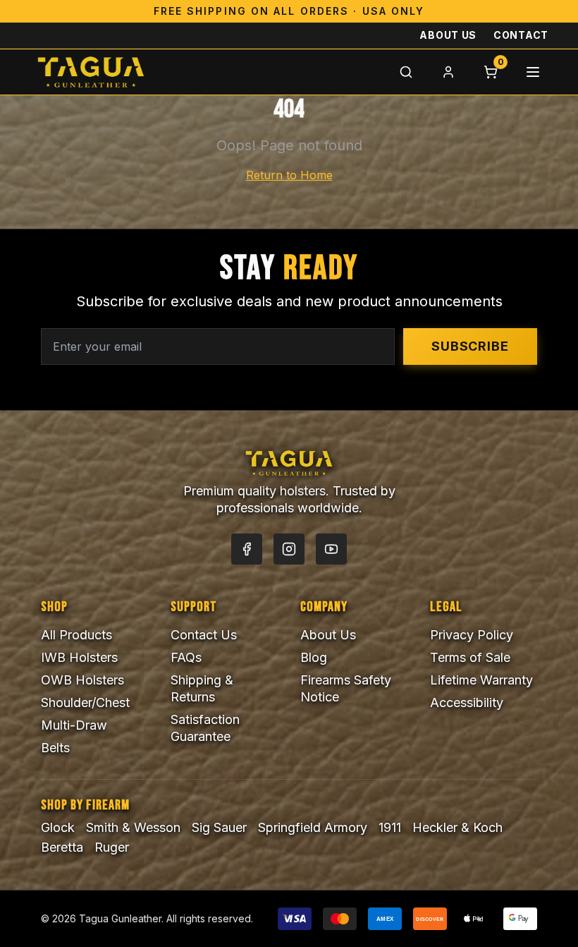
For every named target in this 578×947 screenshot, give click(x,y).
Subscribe (470, 346)
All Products (76, 634)
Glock (58, 827)
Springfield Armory (312, 827)
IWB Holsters (79, 657)
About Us (447, 35)
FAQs (186, 657)
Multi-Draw (74, 725)
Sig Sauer (219, 827)
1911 (390, 827)
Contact (520, 35)
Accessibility (466, 702)
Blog (313, 657)
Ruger (111, 847)
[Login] (448, 72)
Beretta (62, 847)
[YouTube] (331, 549)
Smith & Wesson (133, 827)
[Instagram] (289, 549)
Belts (55, 747)
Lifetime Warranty (481, 679)
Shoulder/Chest (85, 702)
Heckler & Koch (457, 827)
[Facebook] (246, 549)
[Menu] (532, 72)
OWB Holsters (82, 679)
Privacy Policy (471, 634)
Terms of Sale (470, 657)
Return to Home (289, 175)
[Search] (406, 72)
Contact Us (204, 634)
